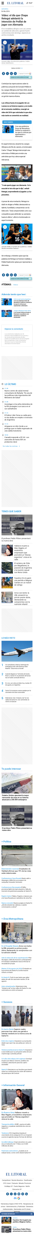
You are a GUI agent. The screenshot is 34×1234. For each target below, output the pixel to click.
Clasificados (28, 1180)
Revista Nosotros (17, 1180)
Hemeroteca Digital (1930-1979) (11, 1204)
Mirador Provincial (25, 1183)
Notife (28, 1186)
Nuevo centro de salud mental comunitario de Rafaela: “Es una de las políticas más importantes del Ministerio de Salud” (18, 393)
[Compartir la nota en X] (7, 73)
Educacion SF (17, 1189)
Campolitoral (6, 1180)
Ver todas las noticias (10, 446)
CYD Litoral (7, 1183)
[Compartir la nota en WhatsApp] (11, 73)
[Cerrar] (30, 77)
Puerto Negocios (19, 1186)
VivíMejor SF (8, 1186)
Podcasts (15, 1183)
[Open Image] (5, 42)
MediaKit (17, 1212)
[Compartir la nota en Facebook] (4, 73)
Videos (15, 285)
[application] (17, 173)
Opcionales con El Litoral (22, 1209)
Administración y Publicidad (15, 1206)
